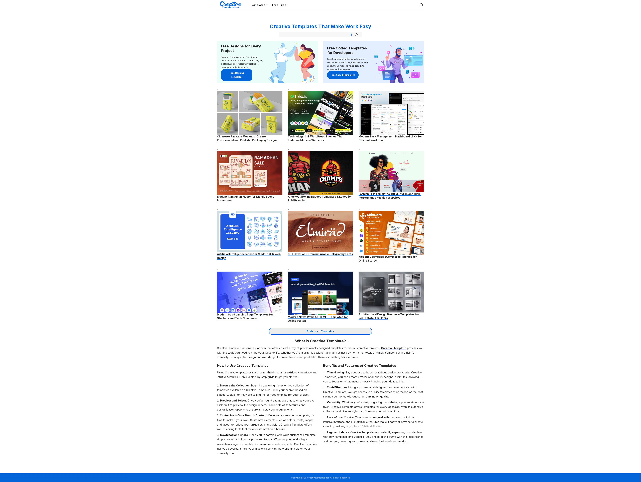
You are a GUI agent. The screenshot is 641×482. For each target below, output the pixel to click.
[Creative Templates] (231, 5)
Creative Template (393, 348)
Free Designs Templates (237, 74)
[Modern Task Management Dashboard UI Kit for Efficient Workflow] (391, 113)
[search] (421, 5)
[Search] (356, 34)
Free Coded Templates (343, 74)
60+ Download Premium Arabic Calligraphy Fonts (320, 254)
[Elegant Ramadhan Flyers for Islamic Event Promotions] (249, 173)
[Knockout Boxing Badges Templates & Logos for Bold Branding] (320, 173)
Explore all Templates (320, 331)
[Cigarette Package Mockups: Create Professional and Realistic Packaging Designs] (249, 113)
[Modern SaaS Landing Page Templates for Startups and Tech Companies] (249, 292)
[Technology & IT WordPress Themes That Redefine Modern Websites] (320, 113)
